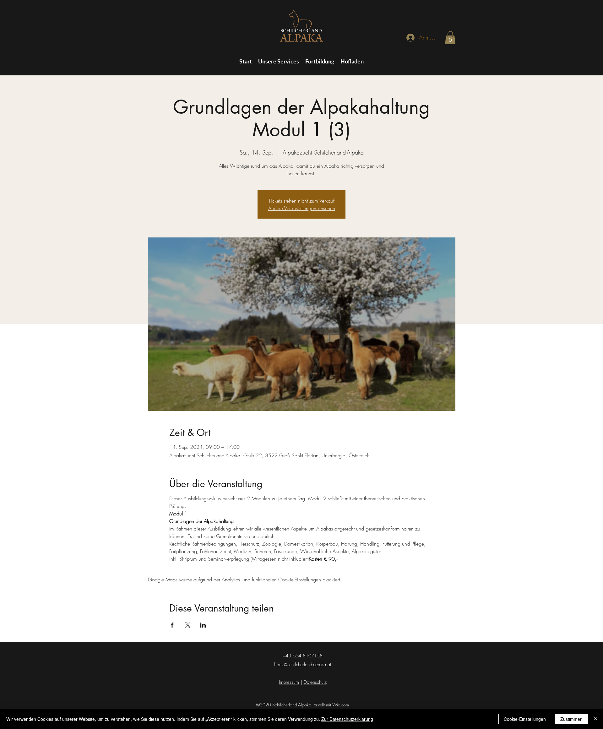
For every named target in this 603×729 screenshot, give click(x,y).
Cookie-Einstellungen (525, 719)
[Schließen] (595, 719)
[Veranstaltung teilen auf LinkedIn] (203, 625)
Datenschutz (315, 682)
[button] (450, 37)
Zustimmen (571, 719)
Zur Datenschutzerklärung (347, 719)
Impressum (289, 682)
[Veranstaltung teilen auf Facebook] (172, 625)
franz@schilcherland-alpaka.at (302, 664)
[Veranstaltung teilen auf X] (188, 625)
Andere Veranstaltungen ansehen (301, 208)
